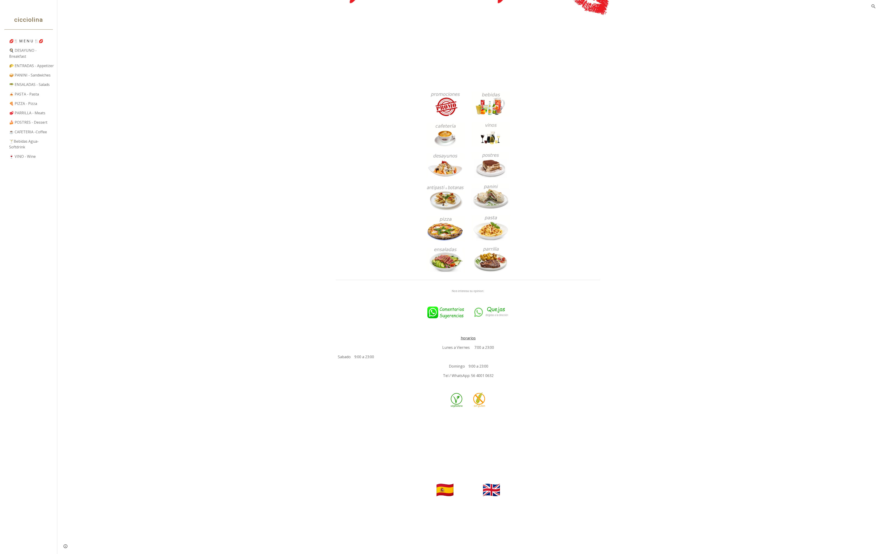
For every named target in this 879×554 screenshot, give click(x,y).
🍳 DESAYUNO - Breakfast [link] (23, 53)
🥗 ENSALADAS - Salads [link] (29, 84)
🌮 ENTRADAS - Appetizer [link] (31, 65)
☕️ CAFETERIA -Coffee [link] (28, 131)
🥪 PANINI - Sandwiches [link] (30, 75)
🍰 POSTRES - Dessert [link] (28, 122)
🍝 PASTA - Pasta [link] (24, 94)
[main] (468, 291)
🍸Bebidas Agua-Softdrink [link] (24, 144)
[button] (873, 6)
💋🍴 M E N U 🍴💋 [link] (26, 41)
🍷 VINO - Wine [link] (22, 156)
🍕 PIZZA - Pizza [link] (23, 103)
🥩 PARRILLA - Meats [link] (27, 112)
